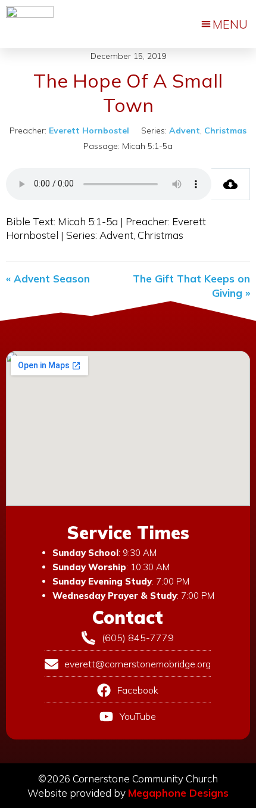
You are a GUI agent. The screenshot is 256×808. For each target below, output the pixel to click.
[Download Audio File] (230, 184)
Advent (184, 130)
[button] (224, 24)
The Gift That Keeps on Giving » (191, 285)
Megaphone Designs (178, 793)
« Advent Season (48, 278)
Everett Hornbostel (89, 130)
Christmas (225, 130)
